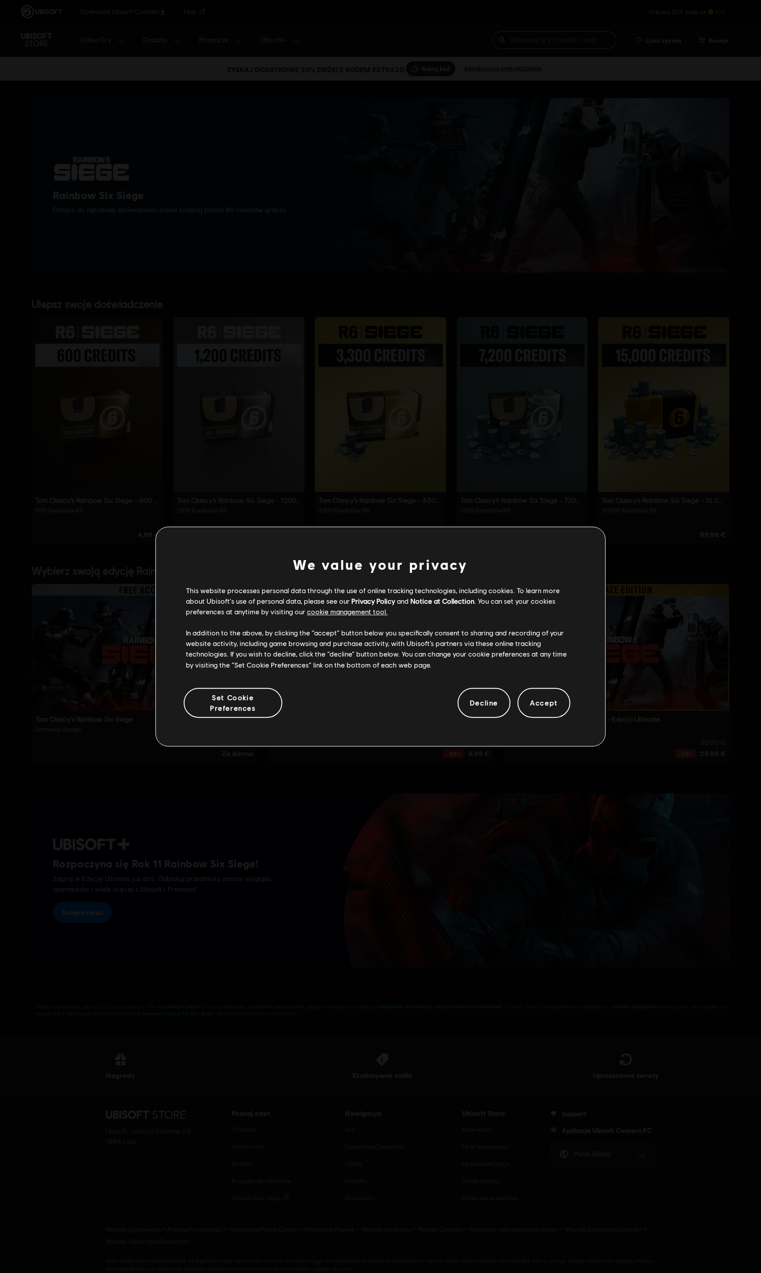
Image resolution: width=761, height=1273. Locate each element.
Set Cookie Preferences (233, 702)
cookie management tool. (347, 611)
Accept (544, 702)
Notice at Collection (442, 601)
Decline (484, 702)
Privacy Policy (373, 601)
